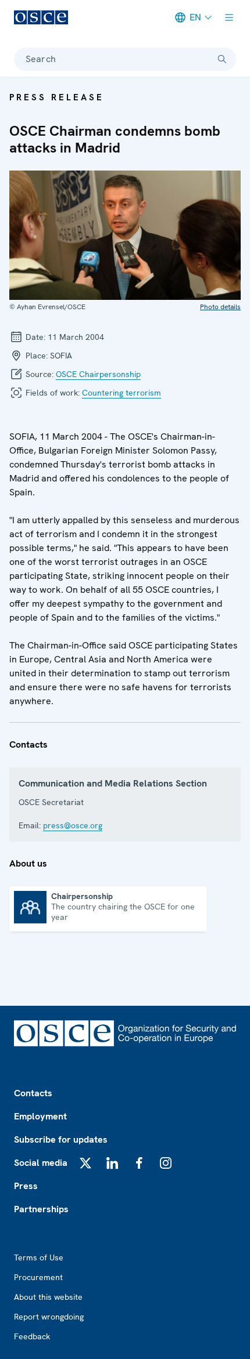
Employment (40, 1116)
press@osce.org (72, 825)
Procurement (38, 1277)
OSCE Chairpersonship (98, 374)
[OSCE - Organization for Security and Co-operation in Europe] (41, 17)
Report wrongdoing (49, 1316)
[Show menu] (229, 17)
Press (26, 1186)
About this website (48, 1297)
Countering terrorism (121, 392)
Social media (40, 1163)
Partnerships (41, 1209)
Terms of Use (38, 1257)
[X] (85, 1163)
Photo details (220, 306)
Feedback (32, 1336)
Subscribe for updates (61, 1139)
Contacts (33, 1093)
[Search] (222, 59)
